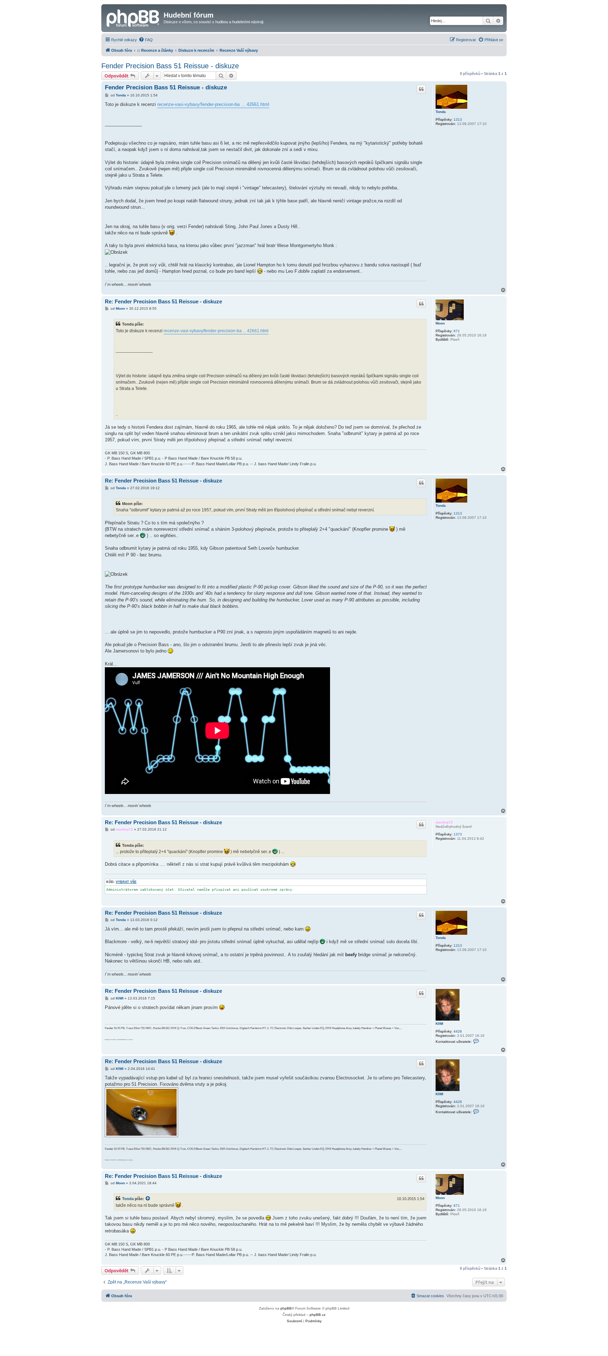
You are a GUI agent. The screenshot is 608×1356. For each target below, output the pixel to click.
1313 (458, 119)
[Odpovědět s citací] (421, 89)
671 (457, 331)
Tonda (441, 112)
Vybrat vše (126, 882)
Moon (440, 323)
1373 (458, 834)
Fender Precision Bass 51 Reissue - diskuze (170, 66)
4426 (458, 1031)
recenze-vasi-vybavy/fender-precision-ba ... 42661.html (213, 104)
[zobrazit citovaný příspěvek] (148, 1199)
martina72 (444, 822)
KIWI (439, 1024)
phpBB (286, 1308)
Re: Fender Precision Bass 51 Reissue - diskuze (163, 301)
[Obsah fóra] (133, 17)
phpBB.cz (317, 1315)
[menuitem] (146, 40)
